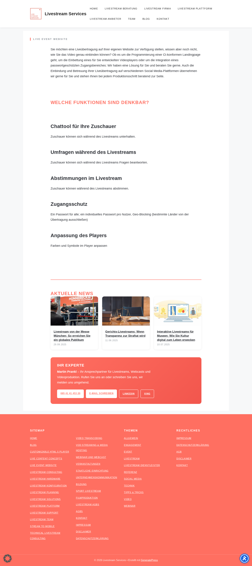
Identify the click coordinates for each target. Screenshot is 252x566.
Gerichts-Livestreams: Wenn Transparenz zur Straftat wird (125, 333)
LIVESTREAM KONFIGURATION (48, 485)
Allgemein (131, 438)
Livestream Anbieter (105, 18)
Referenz (130, 472)
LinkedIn (129, 393)
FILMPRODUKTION (87, 498)
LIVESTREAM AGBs (87, 504)
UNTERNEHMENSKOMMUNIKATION (96, 477)
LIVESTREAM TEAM (41, 519)
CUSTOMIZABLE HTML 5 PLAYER (49, 452)
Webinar (129, 506)
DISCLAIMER (83, 531)
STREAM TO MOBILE (42, 526)
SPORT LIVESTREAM (88, 491)
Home (94, 8)
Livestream (132, 458)
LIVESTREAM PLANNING (44, 492)
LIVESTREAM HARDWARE (45, 479)
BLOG (33, 445)
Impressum (183, 438)
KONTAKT (81, 518)
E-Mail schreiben (101, 393)
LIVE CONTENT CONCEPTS (46, 458)
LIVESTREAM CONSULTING (46, 472)
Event (128, 452)
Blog (146, 18)
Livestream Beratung (121, 8)
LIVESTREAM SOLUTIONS (45, 499)
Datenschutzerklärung (192, 445)
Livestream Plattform (195, 8)
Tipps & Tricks (134, 492)
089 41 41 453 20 (70, 393)
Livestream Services (65, 13)
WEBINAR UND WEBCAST (91, 457)
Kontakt (163, 18)
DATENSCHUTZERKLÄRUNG (92, 538)
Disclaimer (183, 458)
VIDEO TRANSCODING (89, 438)
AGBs (79, 511)
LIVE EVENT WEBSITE (43, 465)
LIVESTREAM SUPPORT (44, 513)
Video (128, 499)
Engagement (132, 445)
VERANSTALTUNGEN (88, 464)
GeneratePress (149, 560)
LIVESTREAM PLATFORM (45, 506)
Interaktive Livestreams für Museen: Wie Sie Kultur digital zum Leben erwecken (176, 336)
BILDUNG (81, 484)
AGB (179, 452)
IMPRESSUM (83, 525)
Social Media (133, 479)
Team (132, 18)
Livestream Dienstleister (142, 465)
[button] (7, 558)
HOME (33, 438)
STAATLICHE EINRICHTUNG (92, 471)
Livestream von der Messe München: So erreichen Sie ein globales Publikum (72, 336)
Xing (147, 393)
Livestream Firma (157, 8)
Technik (129, 485)
